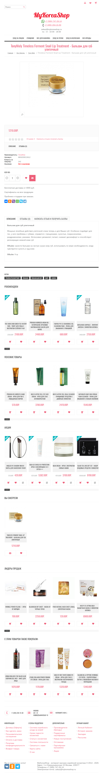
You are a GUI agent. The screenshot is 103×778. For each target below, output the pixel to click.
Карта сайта (35, 749)
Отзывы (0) (25, 218)
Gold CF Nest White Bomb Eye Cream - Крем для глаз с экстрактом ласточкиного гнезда (63, 678)
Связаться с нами (37, 745)
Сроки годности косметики (36, 734)
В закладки (26, 178)
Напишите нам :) (61, 713)
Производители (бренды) (60, 729)
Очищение (30, 38)
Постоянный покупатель (85, 2)
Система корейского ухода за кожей (39, 729)
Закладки (82, 734)
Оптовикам (58, 742)
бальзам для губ (37, 278)
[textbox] (15, 7)
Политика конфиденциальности (15, 744)
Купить (10, 341)
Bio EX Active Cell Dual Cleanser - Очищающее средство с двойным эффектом (64, 396)
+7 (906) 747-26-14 (53, 21)
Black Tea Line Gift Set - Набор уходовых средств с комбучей (87, 467)
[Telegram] (24, 201)
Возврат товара (12, 749)
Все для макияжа (43, 38)
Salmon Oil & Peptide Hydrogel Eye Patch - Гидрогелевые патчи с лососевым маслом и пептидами (87, 678)
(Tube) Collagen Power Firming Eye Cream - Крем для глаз (40, 678)
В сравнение (23, 482)
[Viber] (13, 201)
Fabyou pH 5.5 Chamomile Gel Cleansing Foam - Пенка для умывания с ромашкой (63, 326)
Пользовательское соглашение (14, 735)
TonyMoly (21, 155)
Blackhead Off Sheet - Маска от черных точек (39, 608)
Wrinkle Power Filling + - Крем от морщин (15, 608)
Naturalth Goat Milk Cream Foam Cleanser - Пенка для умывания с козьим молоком (87, 396)
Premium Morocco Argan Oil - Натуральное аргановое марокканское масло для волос (40, 326)
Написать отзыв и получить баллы (50, 218)
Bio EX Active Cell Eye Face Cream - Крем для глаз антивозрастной (40, 396)
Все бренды (86, 38)
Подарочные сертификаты (59, 734)
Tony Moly (31, 53)
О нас (32, 752)
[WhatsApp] (17, 201)
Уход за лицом (18, 38)
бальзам (25, 278)
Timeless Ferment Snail (12, 278)
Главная (10, 53)
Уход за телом (58, 38)
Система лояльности (39, 742)
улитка (54, 278)
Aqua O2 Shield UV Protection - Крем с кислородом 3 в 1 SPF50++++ (39, 466)
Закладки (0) (90, 2)
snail (46, 278)
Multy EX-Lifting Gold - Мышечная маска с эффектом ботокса (87, 608)
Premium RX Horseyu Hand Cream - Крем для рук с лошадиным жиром (16, 396)
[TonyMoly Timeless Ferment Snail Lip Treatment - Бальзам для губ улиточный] (22, 114)
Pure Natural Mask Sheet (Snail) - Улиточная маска (64, 608)
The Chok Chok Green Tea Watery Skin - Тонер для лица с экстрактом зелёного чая (16, 326)
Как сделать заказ (13, 731)
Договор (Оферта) (14, 728)
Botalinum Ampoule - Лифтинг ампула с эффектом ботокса (87, 326)
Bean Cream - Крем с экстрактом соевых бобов (64, 467)
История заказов (85, 731)
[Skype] (21, 201)
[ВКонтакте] (6, 201)
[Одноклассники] (9, 201)
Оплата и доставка (14, 740)
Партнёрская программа (59, 746)
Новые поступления (62, 739)
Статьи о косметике (38, 739)
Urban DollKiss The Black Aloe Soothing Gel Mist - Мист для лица (15, 678)
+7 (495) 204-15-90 (53, 25)
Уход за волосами (73, 38)
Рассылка (82, 737)
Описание (11, 218)
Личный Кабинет (85, 728)
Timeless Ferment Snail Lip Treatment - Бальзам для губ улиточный (16, 537)
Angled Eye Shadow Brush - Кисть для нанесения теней (16, 467)
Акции (56, 751)
